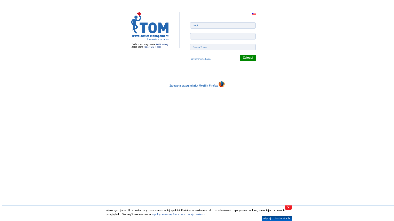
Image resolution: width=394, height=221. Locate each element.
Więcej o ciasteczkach (276, 218)
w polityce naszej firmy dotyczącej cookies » (178, 214)
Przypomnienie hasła (200, 59)
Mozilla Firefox (208, 85)
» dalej (164, 44)
